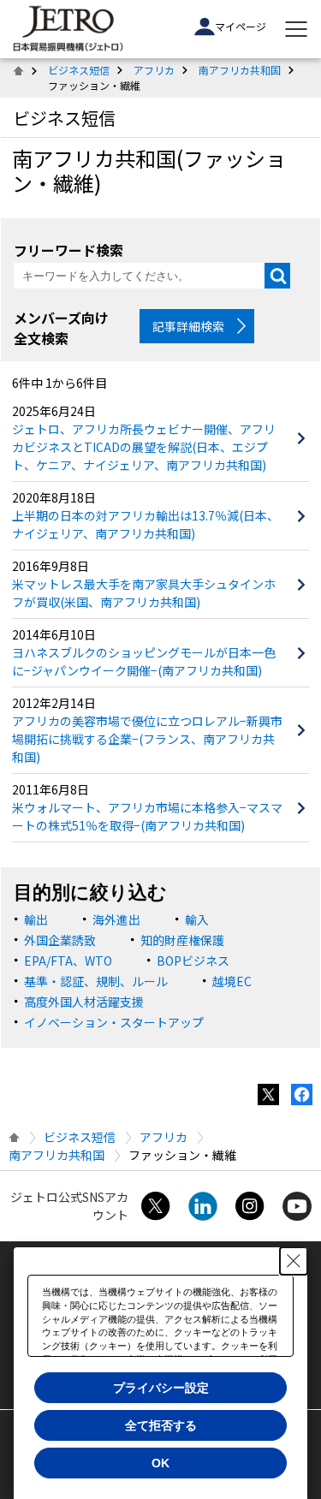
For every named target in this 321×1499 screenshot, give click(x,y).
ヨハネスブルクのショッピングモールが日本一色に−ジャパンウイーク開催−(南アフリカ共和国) (144, 661)
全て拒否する (161, 1425)
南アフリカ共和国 (240, 69)
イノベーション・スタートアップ (114, 1022)
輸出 (36, 919)
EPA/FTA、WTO (68, 960)
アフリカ (154, 69)
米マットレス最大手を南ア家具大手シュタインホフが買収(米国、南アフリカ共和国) (144, 592)
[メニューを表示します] (296, 29)
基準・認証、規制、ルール (96, 981)
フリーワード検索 (68, 249)
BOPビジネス (193, 960)
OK (160, 1463)
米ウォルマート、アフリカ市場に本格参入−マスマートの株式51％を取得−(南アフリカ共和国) (147, 816)
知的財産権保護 (182, 940)
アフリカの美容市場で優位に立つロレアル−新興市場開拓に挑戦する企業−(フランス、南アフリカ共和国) (147, 738)
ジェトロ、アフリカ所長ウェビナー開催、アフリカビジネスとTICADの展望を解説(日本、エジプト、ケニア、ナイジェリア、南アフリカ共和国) (144, 446)
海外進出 (116, 919)
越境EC (232, 981)
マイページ (240, 26)
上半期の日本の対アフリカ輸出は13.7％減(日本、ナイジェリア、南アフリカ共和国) (145, 524)
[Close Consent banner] (293, 1261)
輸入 (197, 919)
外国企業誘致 (60, 940)
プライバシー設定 (161, 1388)
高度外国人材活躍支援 (84, 1001)
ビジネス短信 (79, 69)
